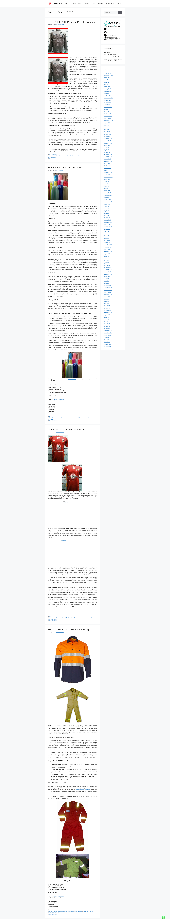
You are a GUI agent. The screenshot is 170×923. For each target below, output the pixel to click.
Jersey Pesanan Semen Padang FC (67, 429)
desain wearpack (61, 911)
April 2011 (106, 303)
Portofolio (86, 3)
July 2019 (106, 147)
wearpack (51, 909)
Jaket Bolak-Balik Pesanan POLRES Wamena (72, 22)
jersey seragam (87, 617)
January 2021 (107, 113)
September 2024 (108, 98)
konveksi (51, 416)
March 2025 (107, 86)
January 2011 (107, 310)
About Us (119, 3)
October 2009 (107, 335)
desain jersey (59, 617)
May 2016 (106, 186)
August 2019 (107, 145)
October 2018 (107, 159)
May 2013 (106, 260)
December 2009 (108, 330)
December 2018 (108, 154)
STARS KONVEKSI (60, 3)
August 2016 (107, 179)
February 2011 (107, 308)
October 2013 (107, 249)
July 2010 (106, 317)
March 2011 (107, 305)
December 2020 (108, 116)
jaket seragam (89, 155)
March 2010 (107, 324)
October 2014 (107, 224)
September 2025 (108, 75)
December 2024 (108, 91)
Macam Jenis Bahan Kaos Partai (65, 167)
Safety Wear (85, 911)
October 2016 (107, 174)
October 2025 (107, 73)
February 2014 (107, 242)
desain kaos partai (71, 417)
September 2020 (108, 120)
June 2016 (106, 183)
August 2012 (107, 276)
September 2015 (108, 202)
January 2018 (107, 165)
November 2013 (108, 247)
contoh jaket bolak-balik (54, 155)
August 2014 (107, 229)
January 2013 (107, 267)
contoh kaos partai (62, 417)
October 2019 (107, 141)
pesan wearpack (78, 911)
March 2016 (107, 190)
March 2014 (107, 240)
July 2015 (106, 206)
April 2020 (106, 129)
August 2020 (107, 122)
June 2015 (106, 208)
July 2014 (106, 231)
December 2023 (108, 104)
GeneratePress (94, 921)
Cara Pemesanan (110, 3)
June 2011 (106, 299)
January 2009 (107, 346)
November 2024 (108, 93)
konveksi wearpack (70, 911)
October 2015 (107, 199)
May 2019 (106, 150)
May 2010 (106, 321)
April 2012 (106, 283)
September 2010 (108, 312)
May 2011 (106, 301)
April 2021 (106, 109)
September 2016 (108, 177)
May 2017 (106, 170)
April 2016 (106, 188)
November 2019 (108, 138)
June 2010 (106, 319)
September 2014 (108, 226)
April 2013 (106, 263)
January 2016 (107, 193)
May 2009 (106, 339)
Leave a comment (53, 158)
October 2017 (107, 168)
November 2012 (108, 269)
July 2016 (106, 181)
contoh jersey (52, 617)
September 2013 (108, 251)
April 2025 (106, 84)
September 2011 (108, 294)
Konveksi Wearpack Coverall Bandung (68, 629)
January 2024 (107, 102)
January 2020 (107, 136)
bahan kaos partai (53, 417)
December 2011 (108, 287)
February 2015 (107, 217)
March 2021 (107, 111)
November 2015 (108, 197)
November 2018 (108, 156)
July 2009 (106, 337)
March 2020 (107, 132)
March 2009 (107, 342)
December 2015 (108, 195)
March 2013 (107, 265)
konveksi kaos (72, 379)
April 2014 (106, 238)
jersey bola (73, 617)
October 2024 (107, 95)
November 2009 (108, 333)
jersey (50, 616)
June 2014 (106, 233)
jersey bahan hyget (66, 617)
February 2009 (107, 344)
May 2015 (106, 211)
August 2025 (107, 77)
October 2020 (107, 118)
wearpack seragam (56, 912)
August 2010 (107, 315)
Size (94, 3)
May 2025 (106, 82)
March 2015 (107, 215)
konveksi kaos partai (80, 417)
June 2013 (106, 258)
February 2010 (107, 326)
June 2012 (106, 281)
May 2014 (106, 235)
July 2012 (106, 278)
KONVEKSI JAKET (52, 157)
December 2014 (108, 222)
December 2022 (108, 107)
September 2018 (108, 161)
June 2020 (106, 127)
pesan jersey (54, 619)
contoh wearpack (53, 911)
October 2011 (107, 292)
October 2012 (107, 272)
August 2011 (107, 296)
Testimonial (100, 3)
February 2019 (107, 152)
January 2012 (107, 285)
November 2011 (108, 290)
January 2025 (107, 89)
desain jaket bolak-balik (66, 155)
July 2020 (106, 125)
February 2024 (107, 100)
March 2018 (107, 163)
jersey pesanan (80, 617)
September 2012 (108, 274)
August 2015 (107, 204)
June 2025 (106, 80)
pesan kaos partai (89, 417)
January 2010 (107, 328)
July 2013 (106, 256)
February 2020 (107, 134)
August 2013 (107, 254)
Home (74, 3)
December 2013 (108, 244)
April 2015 (106, 213)
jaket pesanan (82, 155)
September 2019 (108, 143)
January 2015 (107, 220)
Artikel (79, 3)
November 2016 (108, 172)
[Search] (120, 12)
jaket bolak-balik (53, 154)
